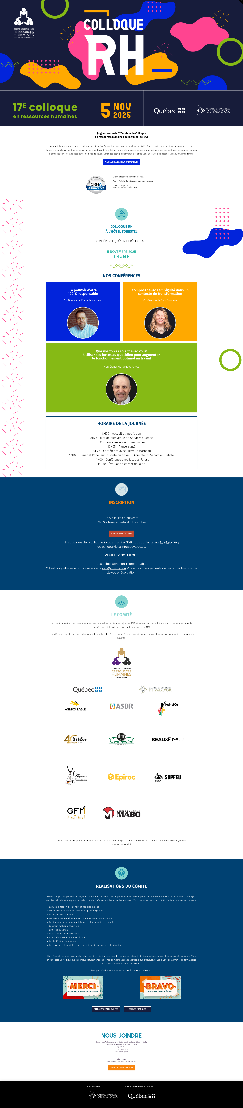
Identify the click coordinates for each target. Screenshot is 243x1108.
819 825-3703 (121, 1047)
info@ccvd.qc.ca (133, 546)
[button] (83, 323)
